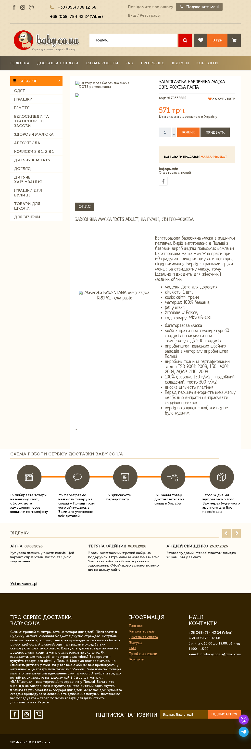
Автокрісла (27, 143)
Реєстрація (150, 15)
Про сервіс (152, 63)
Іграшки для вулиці (28, 192)
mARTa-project (214, 156)
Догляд (22, 168)
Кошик (188, 132)
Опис (84, 206)
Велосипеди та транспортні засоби (31, 121)
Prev (226, 533)
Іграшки (23, 99)
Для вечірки (27, 217)
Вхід (132, 15)
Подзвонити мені (202, 7)
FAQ (130, 63)
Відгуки (180, 63)
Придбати (215, 132)
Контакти (207, 63)
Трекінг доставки (143, 654)
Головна (20, 63)
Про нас (135, 626)
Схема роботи (102, 63)
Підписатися (224, 714)
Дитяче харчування (28, 179)
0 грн (217, 40)
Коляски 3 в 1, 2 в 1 (34, 151)
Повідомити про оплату (150, 7)
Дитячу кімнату (32, 160)
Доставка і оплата (58, 63)
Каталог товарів (142, 631)
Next (236, 533)
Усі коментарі (23, 583)
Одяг (19, 90)
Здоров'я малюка (34, 134)
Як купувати (223, 98)
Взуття (21, 107)
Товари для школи (27, 206)
